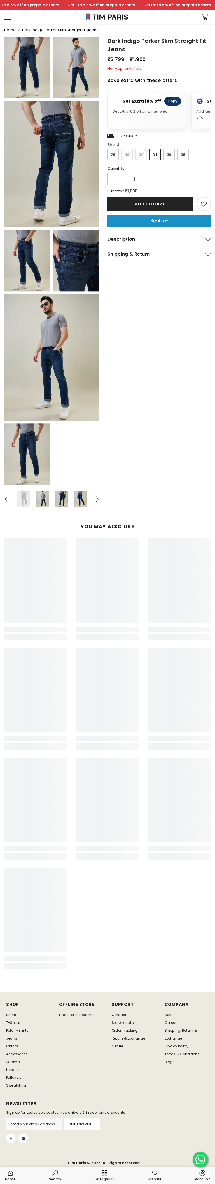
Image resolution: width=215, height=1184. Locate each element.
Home (10, 29)
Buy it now (159, 221)
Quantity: (116, 168)
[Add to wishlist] (204, 204)
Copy (172, 101)
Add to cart (150, 204)
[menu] (7, 17)
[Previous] (6, 499)
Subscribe (82, 1124)
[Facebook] (11, 1138)
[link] (35, 629)
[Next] (97, 499)
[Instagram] (23, 1138)
